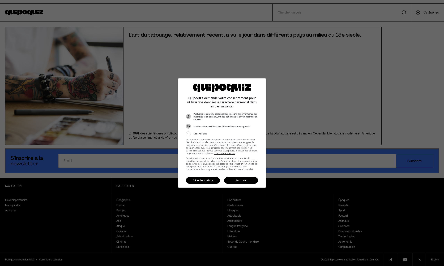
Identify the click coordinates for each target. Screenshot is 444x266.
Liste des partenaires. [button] (224, 153)
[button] (222, 133)
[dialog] (222, 133)
